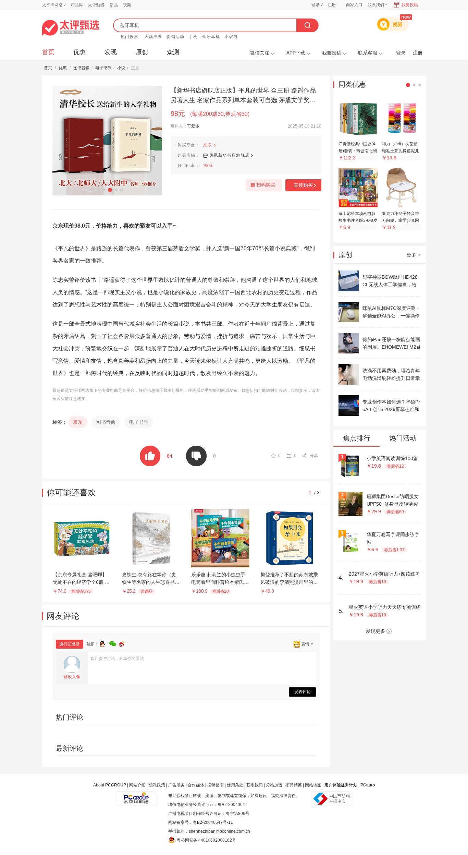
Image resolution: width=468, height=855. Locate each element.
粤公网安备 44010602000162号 (206, 840)
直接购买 (303, 185)
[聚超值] (70, 28)
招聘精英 (293, 785)
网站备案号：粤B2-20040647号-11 (200, 822)
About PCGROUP (109, 785)
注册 (332, 4)
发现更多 (375, 631)
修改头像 (72, 676)
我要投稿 (410, 4)
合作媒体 (196, 785)
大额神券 (153, 36)
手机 (193, 36)
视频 (127, 4)
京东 (207, 145)
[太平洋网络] (136, 795)
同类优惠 (352, 84)
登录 (315, 4)
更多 (414, 254)
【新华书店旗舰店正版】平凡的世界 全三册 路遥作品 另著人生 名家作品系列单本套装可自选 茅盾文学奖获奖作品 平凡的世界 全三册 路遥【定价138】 (243, 96)
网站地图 (313, 785)
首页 (48, 52)
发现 (110, 52)
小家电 (231, 36)
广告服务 (176, 785)
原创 (142, 52)
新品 (114, 4)
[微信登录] (114, 643)
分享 (314, 455)
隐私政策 (157, 785)
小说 (121, 67)
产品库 (77, 4)
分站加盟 (274, 785)
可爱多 (193, 126)
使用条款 (235, 785)
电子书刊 (103, 67)
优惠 (79, 52)
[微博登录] (123, 643)
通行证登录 (69, 644)
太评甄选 (96, 4)
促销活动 (175, 36)
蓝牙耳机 (211, 36)
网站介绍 (137, 785)
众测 (173, 52)
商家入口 (354, 4)
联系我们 (254, 785)
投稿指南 (215, 785)
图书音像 (81, 67)
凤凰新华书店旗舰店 (229, 155)
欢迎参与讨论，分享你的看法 (117, 658)
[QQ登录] (104, 643)
